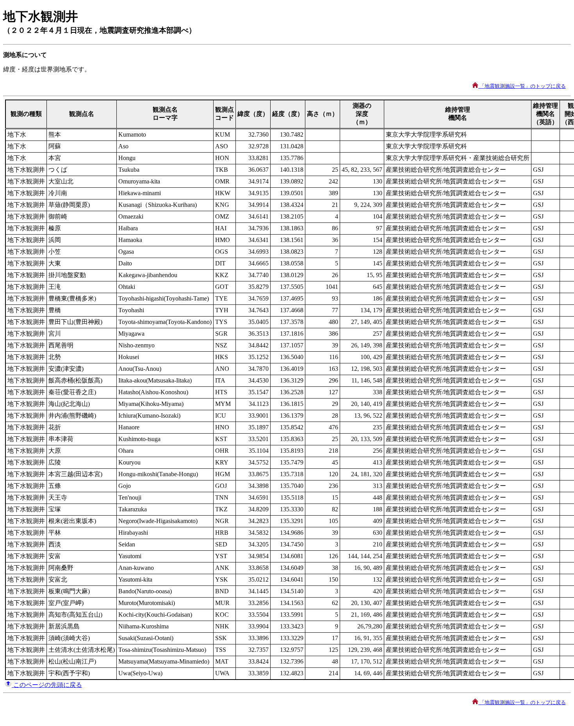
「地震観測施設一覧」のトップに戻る (522, 86)
